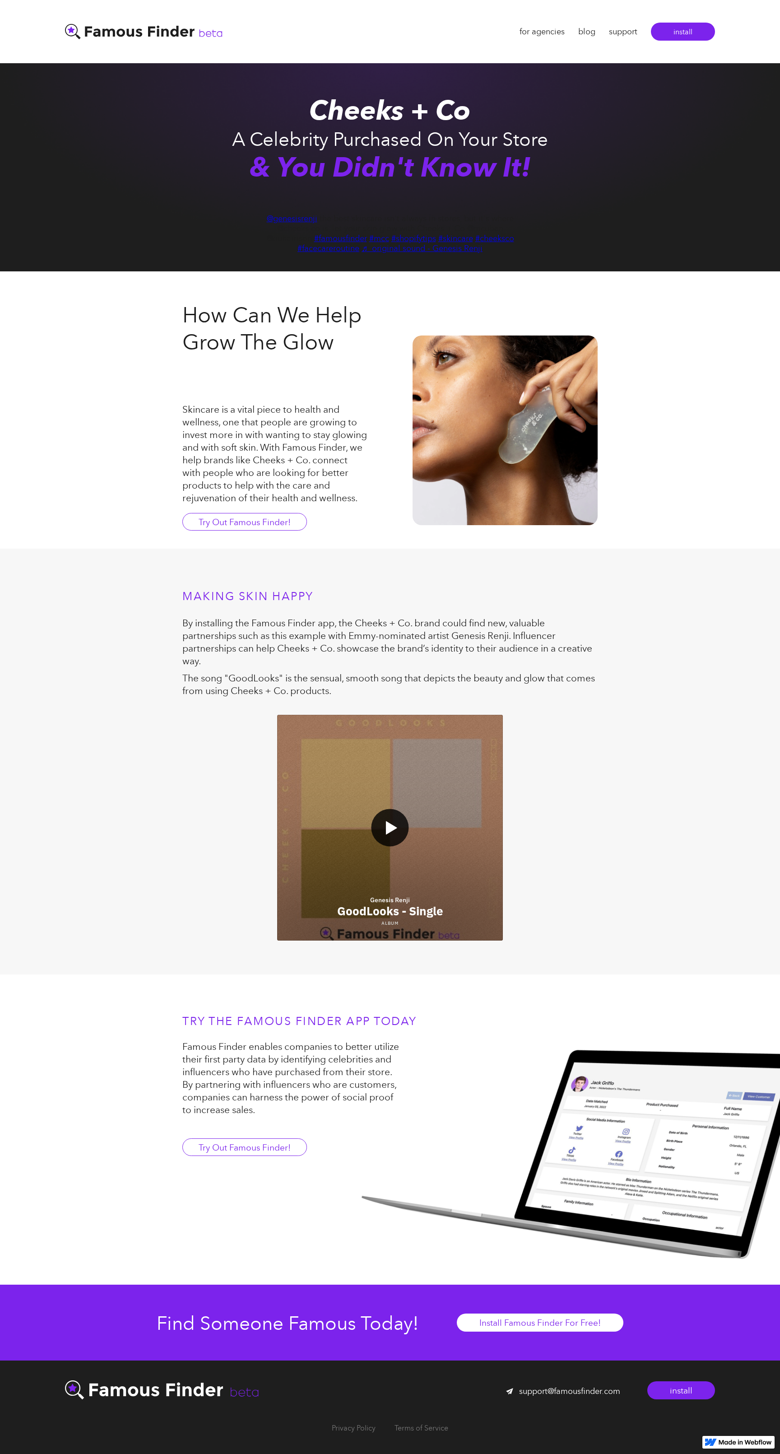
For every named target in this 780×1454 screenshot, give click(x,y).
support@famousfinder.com (569, 1391)
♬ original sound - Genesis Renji (422, 248)
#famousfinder (340, 238)
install (682, 31)
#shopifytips (413, 238)
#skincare (455, 238)
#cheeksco (494, 238)
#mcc (379, 238)
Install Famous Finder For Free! (540, 1322)
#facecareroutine (328, 248)
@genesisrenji (292, 218)
